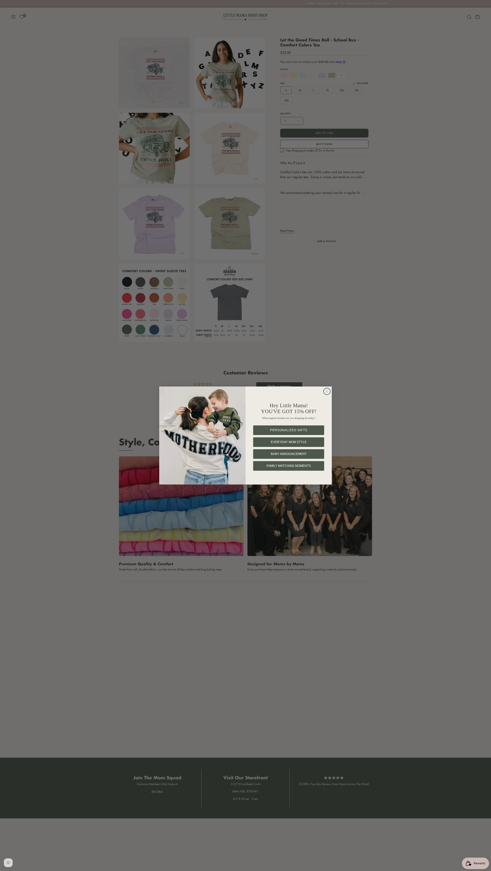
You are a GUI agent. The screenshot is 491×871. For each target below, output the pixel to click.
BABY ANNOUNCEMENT (289, 454)
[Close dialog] (327, 391)
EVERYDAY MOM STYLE (289, 442)
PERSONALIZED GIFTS (288, 430)
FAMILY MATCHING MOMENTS (289, 465)
